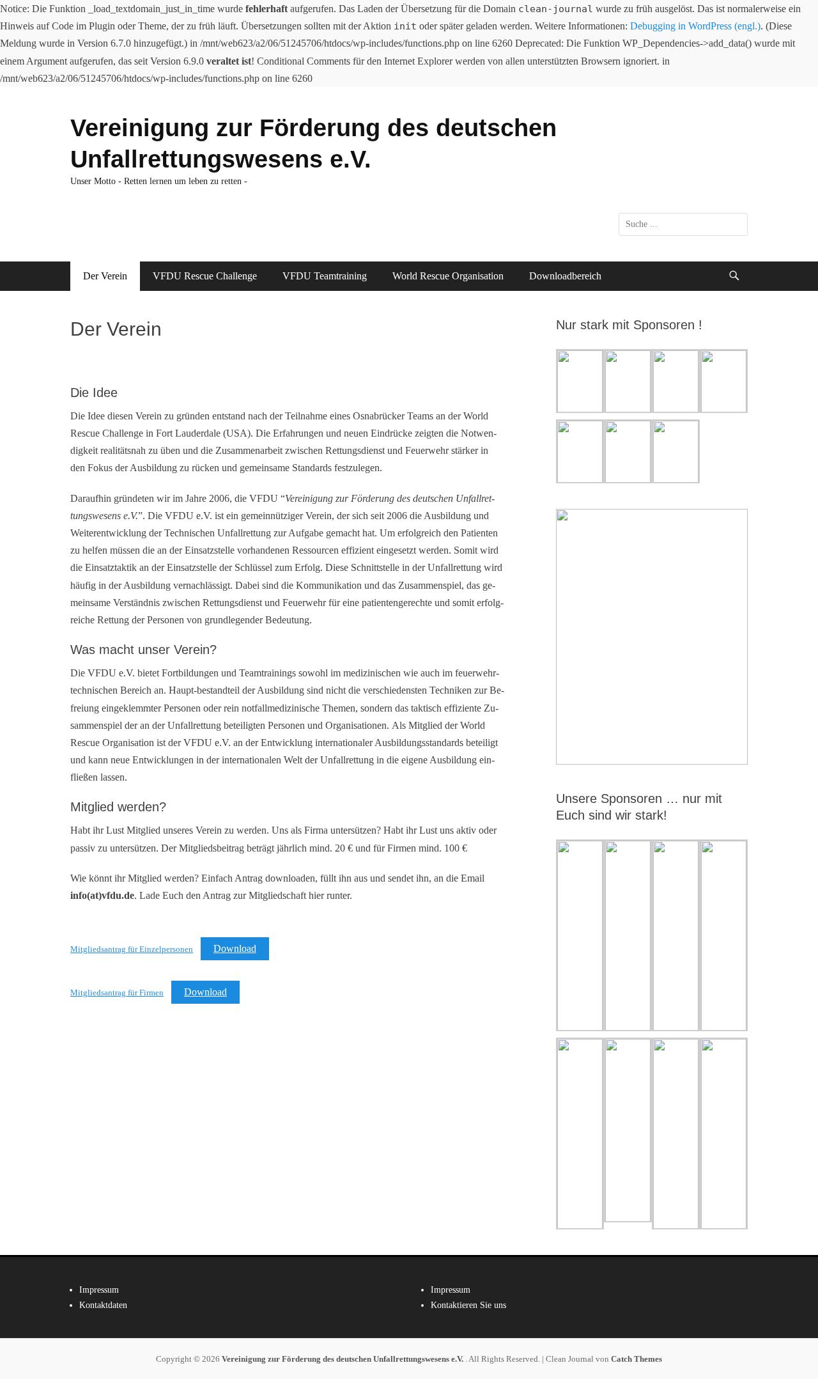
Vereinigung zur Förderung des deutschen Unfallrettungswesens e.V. (343, 1359)
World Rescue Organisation (448, 275)
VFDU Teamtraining (324, 275)
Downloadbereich (565, 275)
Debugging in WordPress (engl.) (695, 25)
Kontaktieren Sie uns (468, 1305)
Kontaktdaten (103, 1305)
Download (234, 948)
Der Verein (105, 275)
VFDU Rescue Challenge (205, 275)
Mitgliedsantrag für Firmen (117, 992)
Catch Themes (636, 1359)
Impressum (99, 1290)
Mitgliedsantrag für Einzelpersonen (131, 949)
